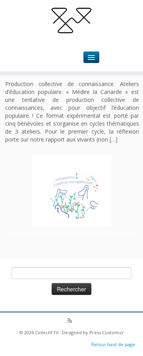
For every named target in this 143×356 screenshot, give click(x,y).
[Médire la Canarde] (75, 194)
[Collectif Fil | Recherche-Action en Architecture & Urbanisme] (71, 20)
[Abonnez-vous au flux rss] (72, 321)
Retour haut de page (113, 344)
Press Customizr (106, 332)
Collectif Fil (46, 332)
